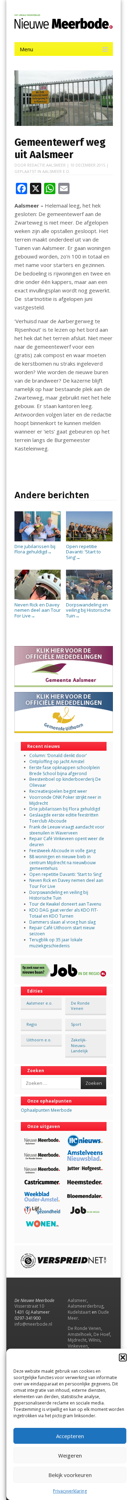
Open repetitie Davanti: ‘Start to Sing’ (83, 551)
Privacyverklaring (70, 1491)
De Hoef (101, 1334)
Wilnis (94, 1340)
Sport (76, 1024)
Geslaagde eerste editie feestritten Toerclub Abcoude (63, 818)
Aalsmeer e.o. (56, 171)
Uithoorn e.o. (39, 1039)
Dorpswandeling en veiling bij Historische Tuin (88, 610)
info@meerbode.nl (33, 1324)
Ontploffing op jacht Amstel (56, 761)
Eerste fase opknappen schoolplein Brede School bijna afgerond (64, 770)
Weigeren (70, 1455)
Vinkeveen (78, 1346)
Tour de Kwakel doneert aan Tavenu (65, 904)
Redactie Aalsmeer (46, 165)
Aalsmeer (77, 1300)
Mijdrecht (77, 1340)
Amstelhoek (79, 1334)
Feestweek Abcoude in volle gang (62, 851)
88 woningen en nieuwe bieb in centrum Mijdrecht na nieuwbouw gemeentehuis (62, 863)
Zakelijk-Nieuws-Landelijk (79, 1045)
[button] (122, 1357)
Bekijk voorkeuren (70, 1474)
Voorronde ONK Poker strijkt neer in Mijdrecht (65, 800)
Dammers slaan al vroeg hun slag (62, 922)
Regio (31, 1024)
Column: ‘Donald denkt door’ (58, 755)
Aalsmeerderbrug (85, 1306)
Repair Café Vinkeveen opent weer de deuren (66, 842)
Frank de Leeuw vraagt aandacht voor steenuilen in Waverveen (66, 830)
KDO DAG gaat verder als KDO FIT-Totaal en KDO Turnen (63, 913)
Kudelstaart (79, 1312)
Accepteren (70, 1436)
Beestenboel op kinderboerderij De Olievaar (65, 782)
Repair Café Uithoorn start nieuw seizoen (62, 931)
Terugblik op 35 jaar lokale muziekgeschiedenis (56, 943)
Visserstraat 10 (29, 1306)
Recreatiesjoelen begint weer (58, 791)
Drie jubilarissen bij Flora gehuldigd (34, 549)
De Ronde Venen (80, 1005)
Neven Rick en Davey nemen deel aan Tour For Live (37, 610)
